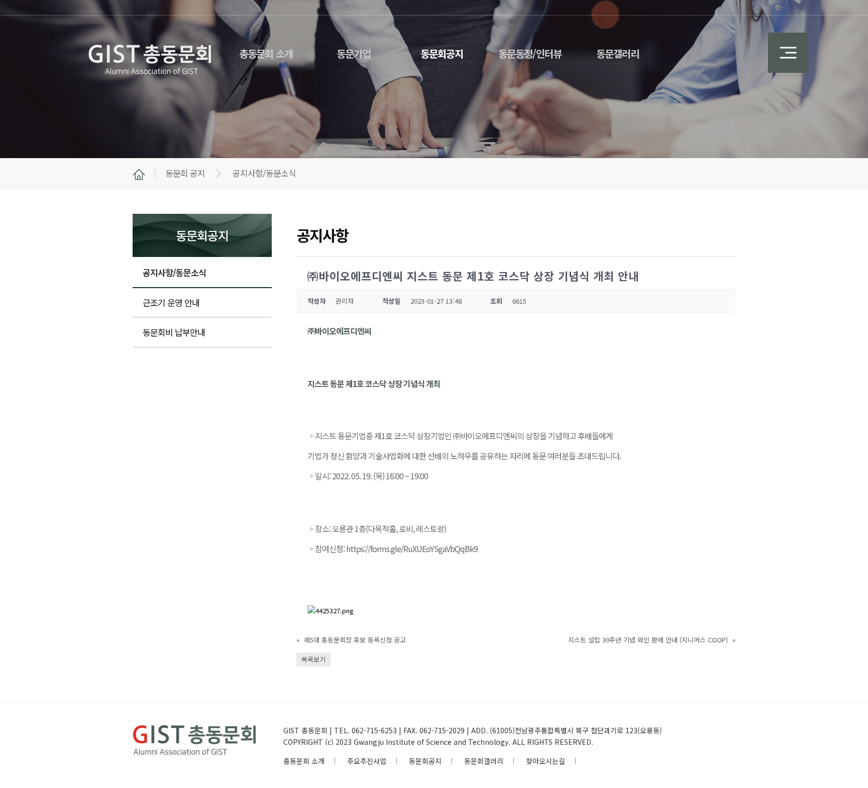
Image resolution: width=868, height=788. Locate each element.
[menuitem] (266, 47)
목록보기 (313, 659)
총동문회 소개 (303, 761)
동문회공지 (425, 761)
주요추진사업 (366, 761)
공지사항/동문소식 (174, 272)
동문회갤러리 (483, 761)
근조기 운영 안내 (171, 302)
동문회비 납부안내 (174, 332)
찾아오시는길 (545, 761)
